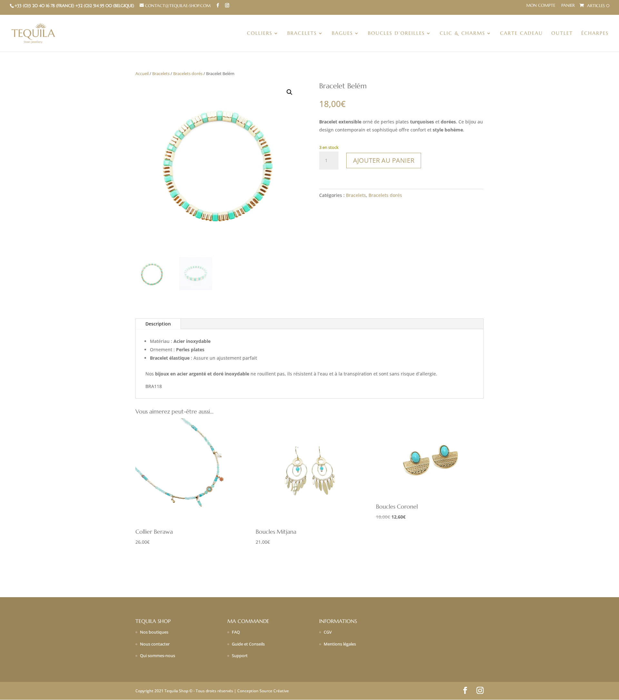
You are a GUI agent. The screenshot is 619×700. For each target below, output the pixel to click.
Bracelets (302, 33)
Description (158, 324)
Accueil (142, 73)
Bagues (342, 33)
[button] (289, 92)
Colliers (259, 33)
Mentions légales (340, 644)
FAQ (236, 632)
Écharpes (595, 33)
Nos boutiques (154, 632)
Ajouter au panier (383, 160)
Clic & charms (462, 33)
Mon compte (540, 5)
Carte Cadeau (521, 33)
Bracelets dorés (187, 73)
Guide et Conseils (248, 644)
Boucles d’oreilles (396, 33)
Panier (568, 5)
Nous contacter (155, 644)
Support (240, 655)
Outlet (562, 33)
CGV (328, 632)
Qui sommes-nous (157, 655)
